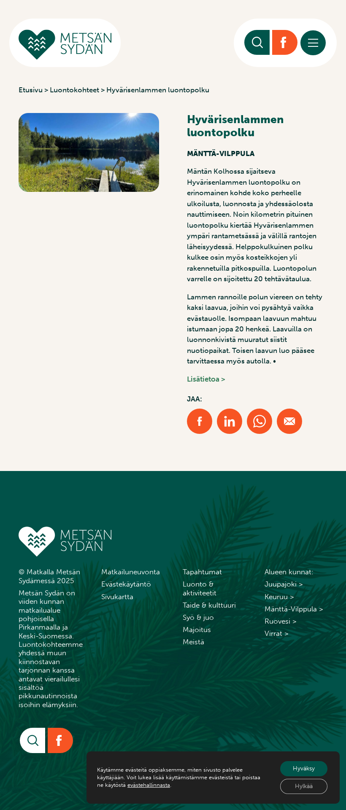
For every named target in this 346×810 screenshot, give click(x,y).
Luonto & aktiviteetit (199, 588)
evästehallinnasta (148, 785)
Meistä (193, 642)
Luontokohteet (74, 90)
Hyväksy (304, 768)
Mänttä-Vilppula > (294, 609)
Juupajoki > (284, 584)
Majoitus (197, 629)
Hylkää (304, 786)
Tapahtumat (202, 572)
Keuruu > (279, 596)
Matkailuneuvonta (130, 572)
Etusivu (31, 90)
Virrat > (277, 633)
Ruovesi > (281, 621)
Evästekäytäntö (126, 584)
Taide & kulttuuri (209, 605)
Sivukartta (117, 596)
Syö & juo (198, 617)
